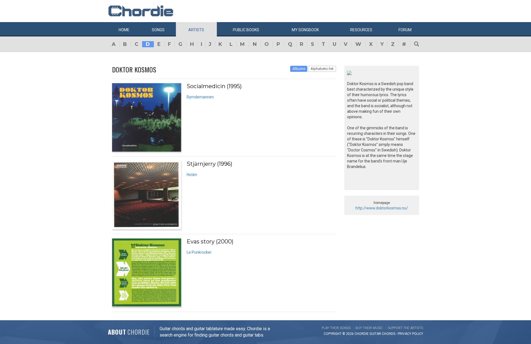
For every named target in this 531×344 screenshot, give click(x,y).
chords (388, 334)
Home (124, 30)
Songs (158, 30)
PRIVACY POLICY (410, 334)
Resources (361, 30)
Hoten (192, 174)
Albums (299, 69)
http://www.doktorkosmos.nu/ (381, 208)
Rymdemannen (200, 97)
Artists (196, 30)
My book (305, 30)
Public (246, 30)
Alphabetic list (322, 69)
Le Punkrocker (199, 252)
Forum (405, 30)
